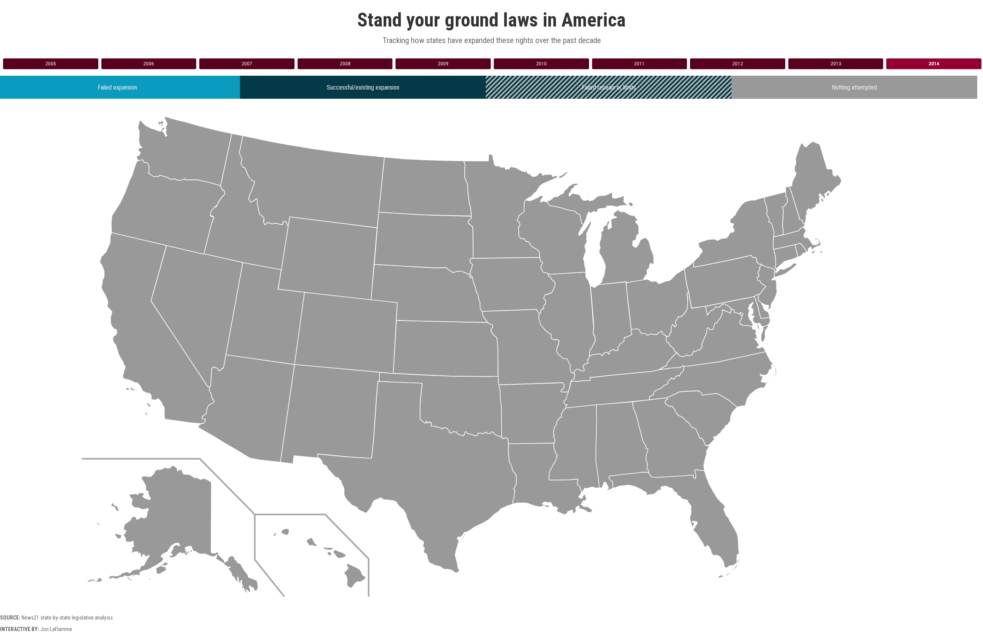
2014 (933, 63)
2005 (50, 63)
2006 (148, 63)
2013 (836, 63)
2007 (247, 63)
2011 (639, 63)
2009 (443, 63)
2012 (737, 63)
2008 (345, 63)
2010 (541, 63)
